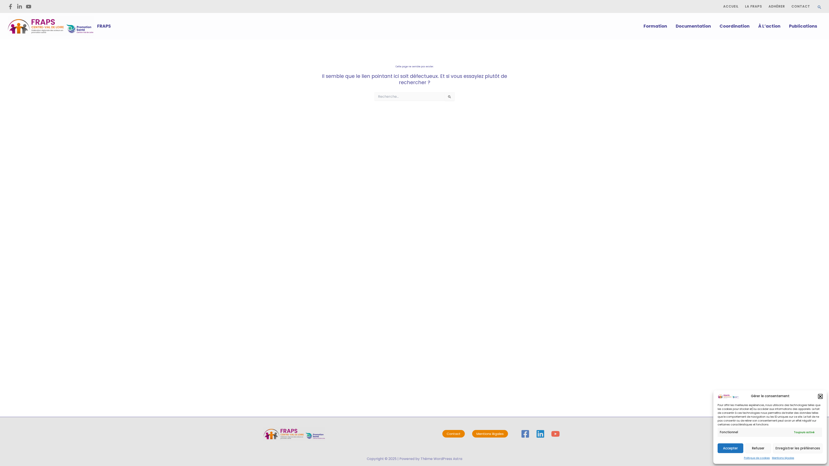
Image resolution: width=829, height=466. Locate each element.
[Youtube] (29, 6)
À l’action (769, 26)
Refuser (758, 448)
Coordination (735, 26)
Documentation (693, 26)
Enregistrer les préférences (797, 448)
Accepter (730, 448)
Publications (803, 26)
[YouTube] (555, 433)
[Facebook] (10, 6)
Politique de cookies (757, 458)
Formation (655, 26)
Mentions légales (783, 458)
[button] (820, 396)
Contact (453, 433)
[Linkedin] (540, 433)
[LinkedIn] (19, 6)
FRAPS (104, 26)
